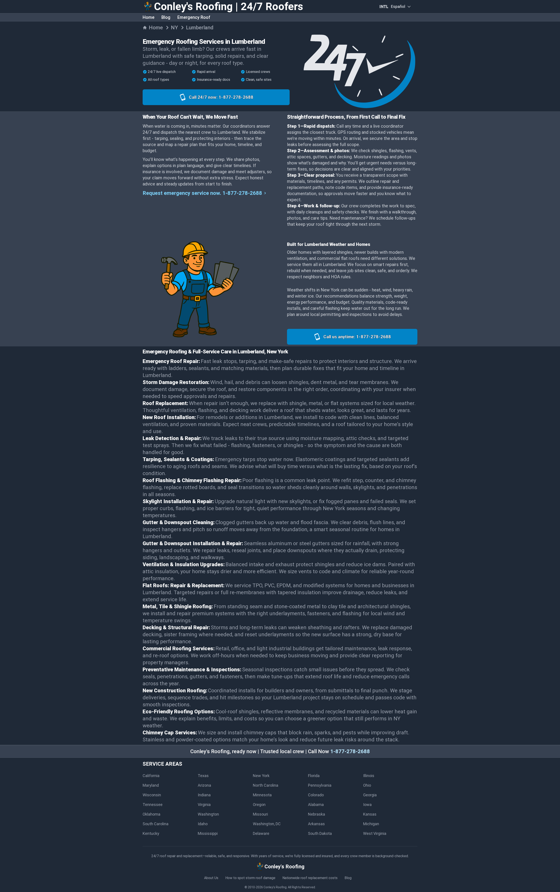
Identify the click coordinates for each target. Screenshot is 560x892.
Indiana (204, 795)
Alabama (316, 804)
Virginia (204, 804)
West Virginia (374, 833)
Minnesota (262, 795)
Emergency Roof (193, 17)
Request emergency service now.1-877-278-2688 (202, 193)
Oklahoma (151, 814)
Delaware (261, 833)
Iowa (367, 804)
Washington (208, 814)
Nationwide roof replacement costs (310, 878)
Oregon (259, 804)
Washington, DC (267, 823)
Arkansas (316, 823)
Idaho (203, 823)
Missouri (260, 814)
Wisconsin (152, 795)
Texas (203, 775)
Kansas (369, 814)
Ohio (367, 785)
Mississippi (208, 833)
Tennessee (153, 804)
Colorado (316, 795)
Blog (165, 17)
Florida (314, 775)
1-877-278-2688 (350, 751)
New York (261, 775)
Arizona (204, 785)
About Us (211, 878)
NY (174, 28)
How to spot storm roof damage (250, 878)
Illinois (368, 775)
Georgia (370, 795)
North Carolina (265, 785)
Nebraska (316, 814)
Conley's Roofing (275, 887)
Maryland (151, 785)
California (151, 775)
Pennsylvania (319, 785)
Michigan (371, 823)
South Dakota (320, 833)
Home (148, 17)
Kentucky (151, 833)
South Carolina (155, 823)
